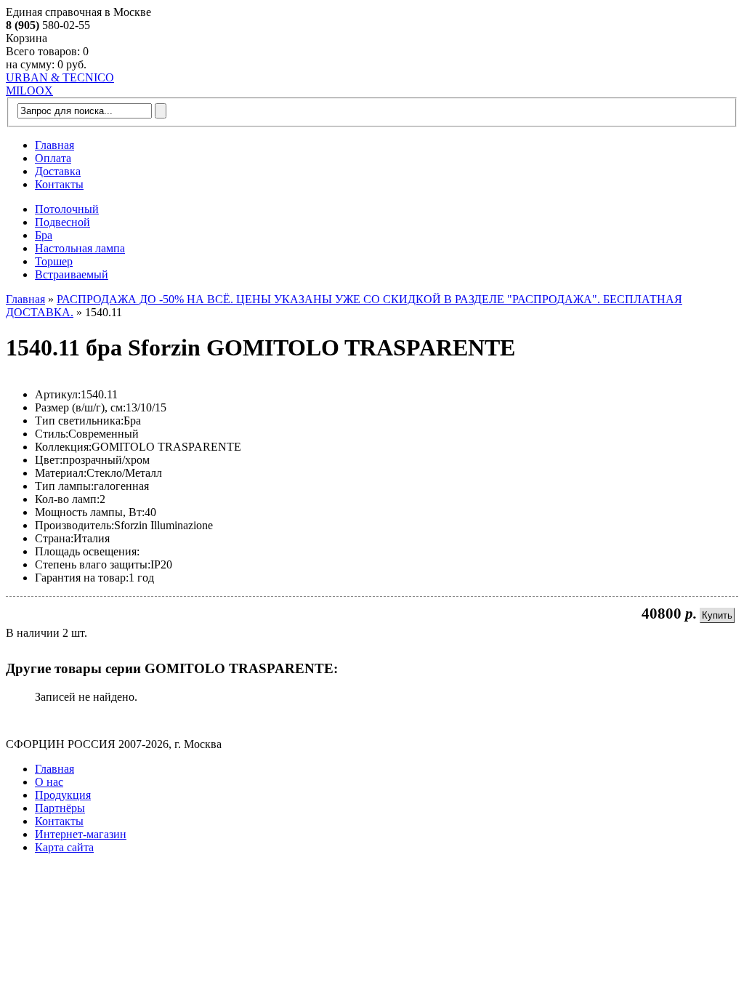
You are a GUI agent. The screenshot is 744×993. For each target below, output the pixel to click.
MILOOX (29, 90)
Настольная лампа (80, 248)
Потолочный (67, 209)
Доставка (58, 171)
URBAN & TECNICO (60, 77)
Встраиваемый (71, 274)
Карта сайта (64, 847)
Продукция (63, 795)
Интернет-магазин (80, 834)
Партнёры (60, 808)
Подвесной (62, 222)
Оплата (53, 158)
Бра (43, 235)
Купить (717, 615)
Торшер (54, 261)
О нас (49, 782)
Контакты (59, 184)
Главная (54, 145)
